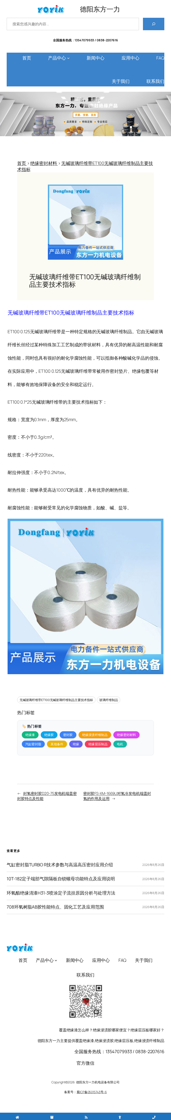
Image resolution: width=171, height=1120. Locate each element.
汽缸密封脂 (33, 744)
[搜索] (153, 24)
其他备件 (57, 744)
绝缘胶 (49, 735)
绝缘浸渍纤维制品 (95, 735)
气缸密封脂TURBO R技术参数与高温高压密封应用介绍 (60, 864)
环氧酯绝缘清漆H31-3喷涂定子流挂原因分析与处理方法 (61, 893)
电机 (120, 744)
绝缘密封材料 (126, 735)
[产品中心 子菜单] (68, 58)
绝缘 (76, 744)
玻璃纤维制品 (108, 700)
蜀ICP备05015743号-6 (92, 1092)
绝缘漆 (30, 735)
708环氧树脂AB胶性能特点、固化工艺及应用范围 (55, 907)
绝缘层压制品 (98, 744)
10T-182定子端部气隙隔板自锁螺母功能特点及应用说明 (61, 878)
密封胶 (68, 735)
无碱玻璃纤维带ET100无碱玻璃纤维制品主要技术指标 (56, 700)
